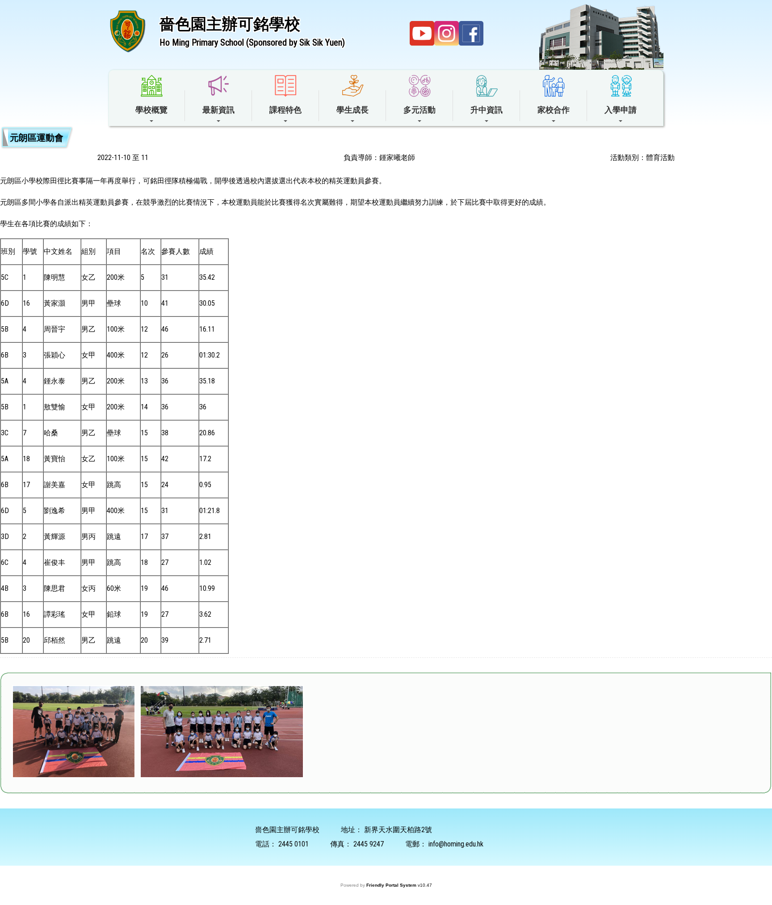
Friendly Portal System (392, 885)
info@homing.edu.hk (455, 844)
